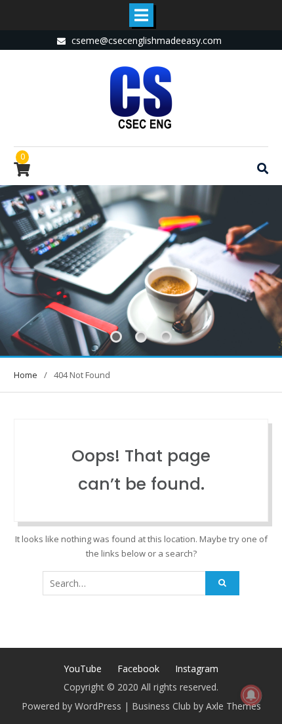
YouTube (83, 668)
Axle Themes (233, 706)
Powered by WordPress (71, 706)
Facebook (138, 668)
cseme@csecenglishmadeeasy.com (146, 40)
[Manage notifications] (251, 695)
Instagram (196, 668)
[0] (22, 171)
